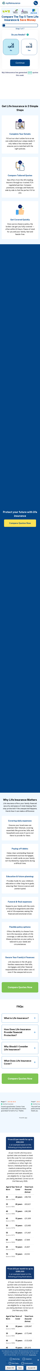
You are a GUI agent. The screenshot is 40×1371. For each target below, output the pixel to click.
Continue (20, 63)
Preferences (28, 1363)
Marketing (16, 1359)
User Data (15, 1363)
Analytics (29, 1359)
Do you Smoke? (18, 35)
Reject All (10, 1368)
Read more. (32, 1355)
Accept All (31, 1368)
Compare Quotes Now (20, 523)
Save (20, 1368)
